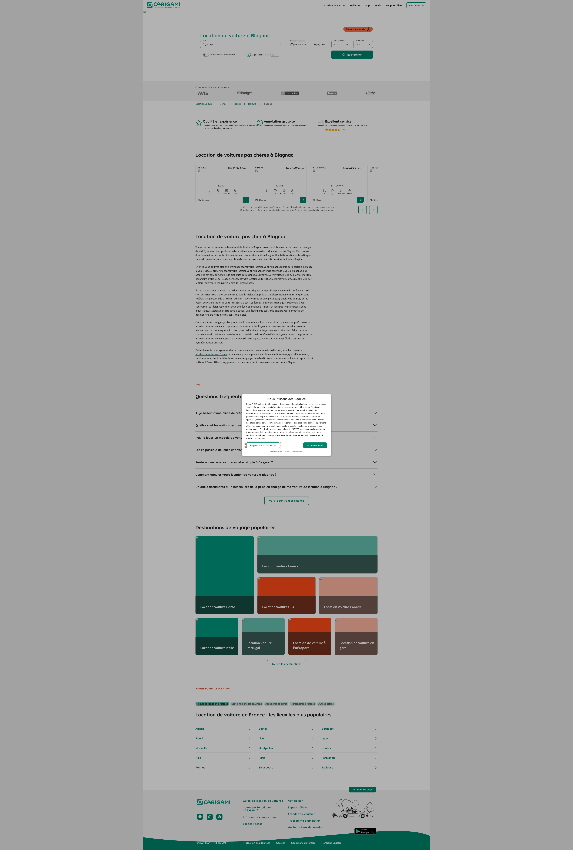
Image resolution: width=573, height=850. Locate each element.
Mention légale (276, 451)
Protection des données (294, 451)
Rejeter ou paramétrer (263, 445)
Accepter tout (315, 445)
